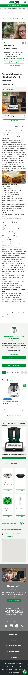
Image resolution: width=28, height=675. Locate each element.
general (4, 8)
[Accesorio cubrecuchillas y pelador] (7, 475)
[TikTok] (22, 626)
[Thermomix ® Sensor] (20, 501)
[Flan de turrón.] (14, 391)
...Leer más (21, 58)
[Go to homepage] (14, 2)
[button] (25, 2)
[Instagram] (16, 626)
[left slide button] (3, 415)
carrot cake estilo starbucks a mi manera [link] (17, 8)
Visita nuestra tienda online (13, 5)
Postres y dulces (7, 399)
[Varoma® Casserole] (20, 475)
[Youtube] (11, 626)
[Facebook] (6, 626)
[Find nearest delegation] (3, 2)
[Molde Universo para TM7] (7, 501)
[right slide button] (24, 415)
